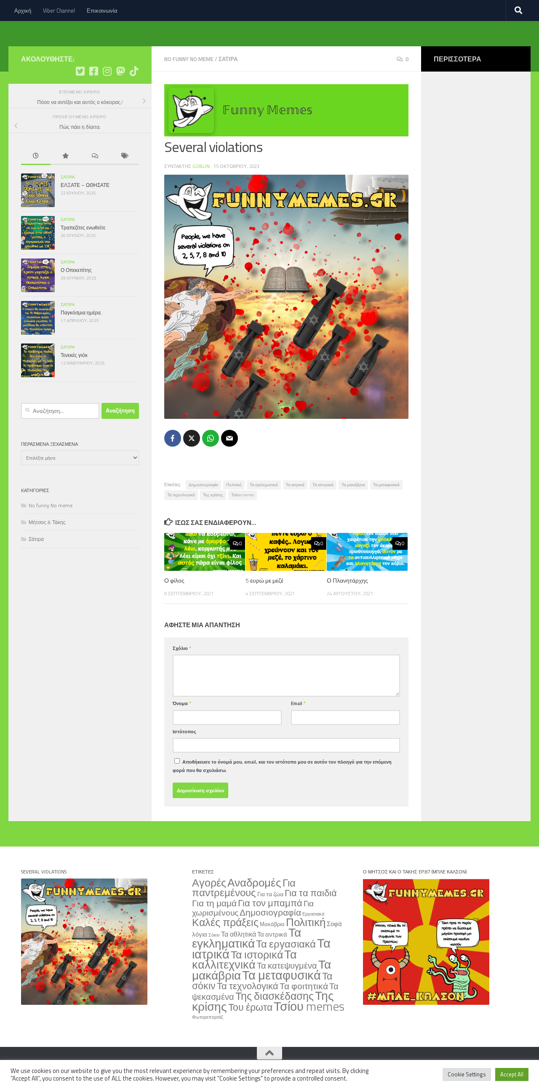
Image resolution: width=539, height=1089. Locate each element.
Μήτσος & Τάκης (47, 522)
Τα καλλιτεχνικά (244, 959)
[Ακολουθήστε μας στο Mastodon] (120, 71)
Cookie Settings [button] (467, 1074)
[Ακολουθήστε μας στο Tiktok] (134, 71)
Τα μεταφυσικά (386, 485)
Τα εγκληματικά (264, 485)
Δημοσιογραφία (203, 485)
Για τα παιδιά (311, 893)
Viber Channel (59, 10)
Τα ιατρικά (295, 485)
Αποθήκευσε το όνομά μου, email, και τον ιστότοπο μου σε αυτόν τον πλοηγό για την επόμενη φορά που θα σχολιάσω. (282, 765)
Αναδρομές (254, 882)
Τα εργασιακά (286, 943)
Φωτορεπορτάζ (207, 1017)
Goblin (201, 166)
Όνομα (182, 703)
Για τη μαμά (214, 903)
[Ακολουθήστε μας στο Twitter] (80, 71)
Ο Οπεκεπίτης (76, 270)
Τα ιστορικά (323, 485)
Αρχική (22, 10)
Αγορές (209, 883)
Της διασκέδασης (274, 996)
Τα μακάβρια (353, 485)
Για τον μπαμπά (270, 903)
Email (298, 703)
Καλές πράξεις (225, 922)
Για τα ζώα (270, 893)
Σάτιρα (228, 59)
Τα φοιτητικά (304, 986)
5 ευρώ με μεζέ (264, 580)
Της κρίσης (213, 495)
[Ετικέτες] (124, 157)
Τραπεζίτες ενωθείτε (83, 228)
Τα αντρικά (272, 934)
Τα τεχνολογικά (181, 495)
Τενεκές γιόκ (74, 355)
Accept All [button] (511, 1074)
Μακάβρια (272, 924)
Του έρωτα (250, 1007)
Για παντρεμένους (244, 887)
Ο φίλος (174, 580)
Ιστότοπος (184, 731)
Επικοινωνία (102, 10)
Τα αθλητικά (238, 934)
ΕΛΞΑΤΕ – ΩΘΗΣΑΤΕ (85, 185)
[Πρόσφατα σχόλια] (94, 157)
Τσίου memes (242, 495)
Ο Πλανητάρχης (347, 580)
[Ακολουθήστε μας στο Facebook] (93, 71)
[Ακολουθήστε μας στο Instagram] (107, 71)
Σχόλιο (182, 648)
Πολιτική (234, 485)
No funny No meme (188, 59)
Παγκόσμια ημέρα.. (82, 313)
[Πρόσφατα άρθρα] (36, 157)
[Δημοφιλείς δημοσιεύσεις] (65, 157)
